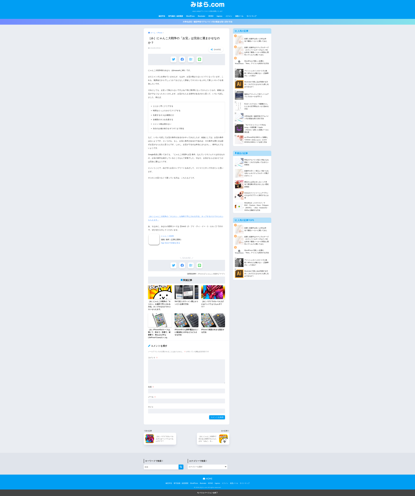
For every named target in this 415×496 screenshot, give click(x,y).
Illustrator (201, 16)
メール (152, 397)
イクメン (229, 16)
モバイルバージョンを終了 (207, 493)
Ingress (219, 16)
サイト (151, 407)
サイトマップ (251, 16)
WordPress (190, 16)
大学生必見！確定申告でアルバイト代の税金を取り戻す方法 (207, 22)
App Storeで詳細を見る (170, 243)
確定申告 (162, 16)
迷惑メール (239, 16)
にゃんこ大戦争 (167, 236)
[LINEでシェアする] (199, 59)
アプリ (222, 274)
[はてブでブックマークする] (191, 59)
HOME (208, 478)
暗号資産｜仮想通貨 (175, 16)
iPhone (201, 274)
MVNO (210, 16)
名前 (151, 387)
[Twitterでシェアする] (173, 59)
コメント (153, 358)
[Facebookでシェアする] (182, 59)
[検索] (181, 467)
